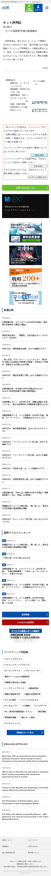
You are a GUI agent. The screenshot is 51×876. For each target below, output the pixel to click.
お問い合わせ (33, 846)
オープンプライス (12, 671)
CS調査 (26, 706)
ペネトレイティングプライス (17, 665)
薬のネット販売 (28, 717)
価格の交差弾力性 (33, 694)
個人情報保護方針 (8, 853)
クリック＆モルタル (30, 700)
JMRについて (7, 840)
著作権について (33, 853)
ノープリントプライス (14, 688)
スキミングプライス (13, 659)
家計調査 (42, 711)
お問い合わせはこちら (25, 188)
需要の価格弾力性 (12, 694)
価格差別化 (34, 688)
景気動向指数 (10, 717)
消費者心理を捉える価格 (15, 682)
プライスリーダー (33, 671)
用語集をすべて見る (25, 732)
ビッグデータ (41, 706)
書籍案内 (5, 846)
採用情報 (25, 615)
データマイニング (12, 723)
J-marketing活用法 (25, 622)
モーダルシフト (11, 706)
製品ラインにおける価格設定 (17, 676)
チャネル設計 (10, 700)
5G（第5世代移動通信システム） (19, 711)
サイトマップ (33, 840)
